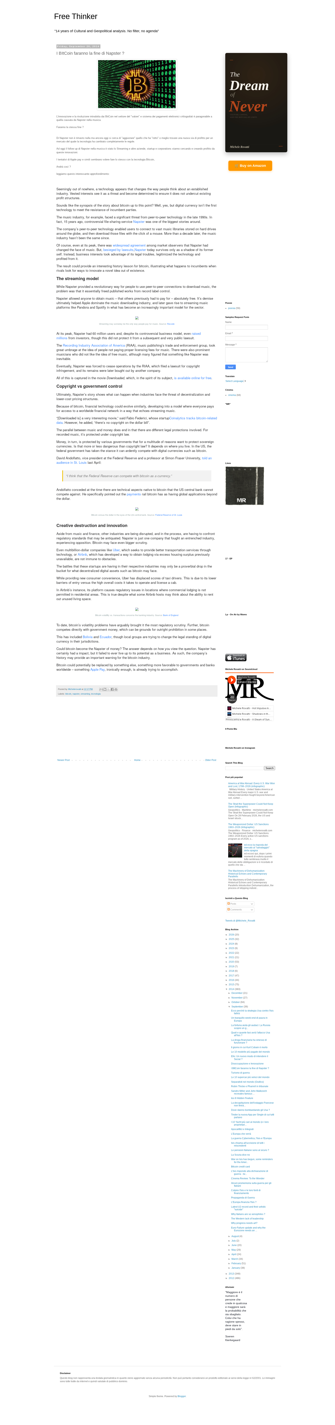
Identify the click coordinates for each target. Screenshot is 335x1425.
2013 (232, 1273)
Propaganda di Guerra (243, 1197)
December (237, 993)
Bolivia (87, 636)
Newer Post (63, 760)
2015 (232, 984)
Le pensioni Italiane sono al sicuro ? (250, 1150)
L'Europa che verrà (241, 1134)
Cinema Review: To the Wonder (247, 1178)
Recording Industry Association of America (94, 345)
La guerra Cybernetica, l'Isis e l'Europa (251, 1138)
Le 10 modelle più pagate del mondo (250, 1051)
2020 (232, 961)
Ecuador (105, 636)
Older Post (210, 760)
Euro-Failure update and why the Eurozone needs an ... (248, 1229)
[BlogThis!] (105, 689)
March (235, 1259)
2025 (232, 939)
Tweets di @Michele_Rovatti (240, 920)
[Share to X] (109, 689)
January (236, 1268)
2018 (232, 971)
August (235, 1236)
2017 (232, 975)
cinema (232, 395)
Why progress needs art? (244, 1223)
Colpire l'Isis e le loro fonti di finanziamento (246, 1191)
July (233, 1240)
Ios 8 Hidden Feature (242, 1098)
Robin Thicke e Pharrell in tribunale (249, 1086)
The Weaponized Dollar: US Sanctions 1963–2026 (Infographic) (248, 825)
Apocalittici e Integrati (242, 1129)
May (234, 1249)
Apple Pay (97, 669)
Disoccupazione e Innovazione (247, 1063)
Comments (236, 909)
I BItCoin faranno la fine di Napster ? (250, 1068)
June (234, 1245)
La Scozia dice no (240, 1154)
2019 (232, 966)
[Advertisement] (137, 729)
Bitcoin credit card (240, 1166)
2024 (232, 943)
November (237, 997)
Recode (170, 323)
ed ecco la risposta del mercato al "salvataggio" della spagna (256, 848)
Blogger (182, 1396)
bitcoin (68, 694)
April (234, 1254)
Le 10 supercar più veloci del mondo (250, 1077)
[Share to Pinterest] (116, 689)
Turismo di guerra (240, 1072)
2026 (232, 934)
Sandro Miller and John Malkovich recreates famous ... (249, 1092)
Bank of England (170, 615)
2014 (232, 989)
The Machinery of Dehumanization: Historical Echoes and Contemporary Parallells (247, 874)
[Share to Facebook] (112, 689)
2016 (232, 980)
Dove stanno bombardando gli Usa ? (250, 1110)
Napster (139, 221)
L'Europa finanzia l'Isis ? (243, 1202)
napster (76, 694)
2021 (232, 957)
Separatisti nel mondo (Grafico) (247, 1082)
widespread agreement (129, 245)
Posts (233, 903)
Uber (116, 549)
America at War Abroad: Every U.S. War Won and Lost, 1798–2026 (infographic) (251, 784)
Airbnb (82, 554)
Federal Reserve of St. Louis (168, 514)
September (237, 1006)
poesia (231, 308)
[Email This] (101, 689)
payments (134, 493)
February (236, 1263)
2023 (232, 948)
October (235, 1002)
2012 (232, 1278)
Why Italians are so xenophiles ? (248, 1214)
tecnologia (96, 694)
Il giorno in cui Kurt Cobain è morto (249, 1047)
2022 (232, 953)
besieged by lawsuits (118, 249)
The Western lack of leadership (247, 1218)
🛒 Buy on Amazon (250, 166)
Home (137, 760)
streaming (85, 694)
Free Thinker (75, 16)
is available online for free (192, 377)
